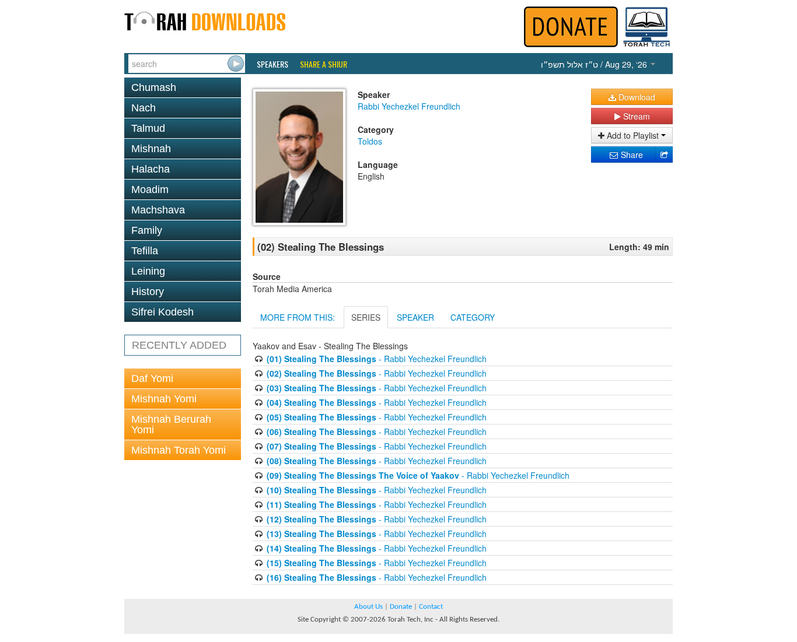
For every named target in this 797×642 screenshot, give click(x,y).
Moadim (150, 189)
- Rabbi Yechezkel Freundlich (377, 358)
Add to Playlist (632, 135)
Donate (401, 607)
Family (146, 230)
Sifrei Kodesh (162, 312)
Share (630, 154)
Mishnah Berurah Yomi (171, 424)
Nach (143, 108)
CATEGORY (472, 317)
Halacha (150, 169)
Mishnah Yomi (164, 399)
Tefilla (144, 251)
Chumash (153, 87)
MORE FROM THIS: (297, 317)
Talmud (148, 128)
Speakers (272, 64)
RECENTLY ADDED (179, 345)
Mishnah (151, 149)
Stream (635, 116)
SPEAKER (415, 317)
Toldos (370, 141)
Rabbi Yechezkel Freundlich (409, 106)
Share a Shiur (323, 64)
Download (635, 97)
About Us (368, 607)
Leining (148, 271)
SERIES (365, 317)
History (147, 291)
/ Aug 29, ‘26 (595, 64)
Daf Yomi (152, 378)
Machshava (158, 210)
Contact (431, 607)
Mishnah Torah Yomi (178, 450)
